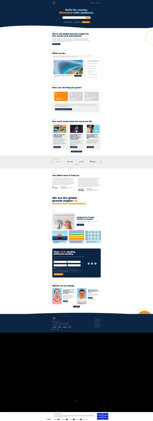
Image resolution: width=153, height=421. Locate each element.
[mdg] (53, 2)
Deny (102, 418)
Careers (64, 327)
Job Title (68, 263)
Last (67, 260)
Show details (85, 419)
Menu (97, 2)
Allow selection (103, 416)
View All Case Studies (76, 151)
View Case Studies (68, 22)
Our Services (77, 22)
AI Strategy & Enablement (97, 319)
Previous (52, 162)
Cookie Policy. (66, 323)
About (92, 86)
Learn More (78, 75)
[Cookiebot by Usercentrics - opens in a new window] (48, 419)
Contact (92, 2)
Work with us (56, 44)
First (54, 260)
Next (101, 162)
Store (69, 327)
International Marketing (97, 325)
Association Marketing (97, 320)
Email (54, 263)
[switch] (66, 419)
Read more (76, 306)
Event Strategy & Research (97, 324)
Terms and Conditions (55, 323)
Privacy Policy (66, 271)
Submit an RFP (86, 22)
